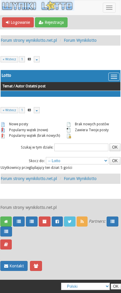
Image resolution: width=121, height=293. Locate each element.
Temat (7, 86)
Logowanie (19, 22)
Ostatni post (36, 86)
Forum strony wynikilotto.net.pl (29, 40)
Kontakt (16, 266)
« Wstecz (9, 59)
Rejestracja (53, 22)
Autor (20, 86)
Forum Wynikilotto (80, 40)
